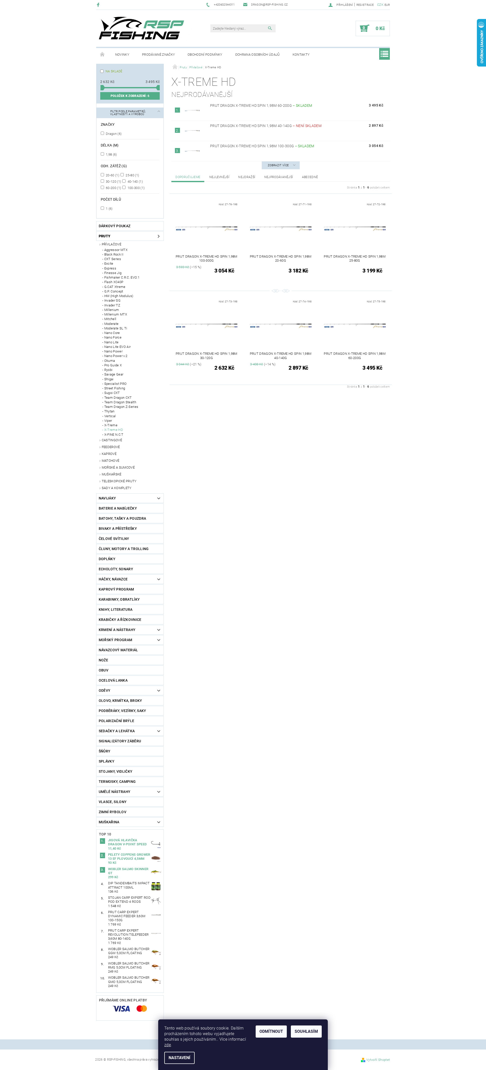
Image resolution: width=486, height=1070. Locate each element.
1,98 (111, 154)
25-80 (132, 175)
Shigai (109, 379)
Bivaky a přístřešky (118, 529)
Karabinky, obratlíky (119, 599)
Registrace (365, 5)
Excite (108, 263)
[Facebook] (99, 5)
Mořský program (115, 640)
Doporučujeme (187, 177)
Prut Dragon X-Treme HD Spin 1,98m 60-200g (261, 105)
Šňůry (105, 751)
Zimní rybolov (112, 812)
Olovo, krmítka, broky (120, 701)
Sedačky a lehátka (117, 731)
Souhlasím (306, 1031)
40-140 (135, 181)
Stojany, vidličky (115, 771)
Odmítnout (271, 1031)
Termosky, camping (117, 782)
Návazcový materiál (118, 650)
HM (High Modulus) (118, 296)
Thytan (109, 411)
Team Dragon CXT (118, 398)
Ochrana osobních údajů (257, 54)
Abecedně (310, 177)
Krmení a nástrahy (117, 630)
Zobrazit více (278, 165)
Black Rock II (113, 254)
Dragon (113, 133)
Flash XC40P (114, 282)
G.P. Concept (113, 291)
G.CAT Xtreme (115, 287)
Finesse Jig (113, 273)
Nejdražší (246, 177)
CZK (380, 5)
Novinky (122, 54)
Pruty (105, 236)
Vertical (110, 416)
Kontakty (301, 54)
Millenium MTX (115, 314)
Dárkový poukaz (114, 226)
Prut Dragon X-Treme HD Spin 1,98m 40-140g (265, 126)
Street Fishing (114, 388)
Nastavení (179, 1057)
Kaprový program (116, 589)
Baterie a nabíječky (118, 508)
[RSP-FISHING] (145, 30)
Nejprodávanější (278, 177)
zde (167, 1044)
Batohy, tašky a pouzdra (122, 518)
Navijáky (107, 498)
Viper (108, 421)
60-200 (113, 188)
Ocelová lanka (113, 680)
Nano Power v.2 (115, 356)
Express (110, 268)
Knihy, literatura (115, 609)
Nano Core (112, 333)
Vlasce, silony (113, 802)
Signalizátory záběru (120, 741)
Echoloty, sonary (116, 569)
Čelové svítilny (114, 539)
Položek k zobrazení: (130, 96)
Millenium (111, 310)
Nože (103, 660)
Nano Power (113, 351)
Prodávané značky (158, 54)
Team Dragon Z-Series (121, 407)
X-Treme (110, 425)
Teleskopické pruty (119, 481)
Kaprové (109, 454)
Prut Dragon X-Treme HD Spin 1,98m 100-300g (262, 146)
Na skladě (114, 71)
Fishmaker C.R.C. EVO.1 (121, 277)
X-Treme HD (113, 430)
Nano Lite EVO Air (117, 347)
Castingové (112, 440)
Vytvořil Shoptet (378, 1060)
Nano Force (113, 337)
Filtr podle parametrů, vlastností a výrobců (128, 113)
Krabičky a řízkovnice (120, 620)
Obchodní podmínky (205, 54)
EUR (387, 5)
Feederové (111, 447)
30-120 (113, 181)
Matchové (110, 461)
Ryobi (108, 370)
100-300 (136, 188)
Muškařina (109, 822)
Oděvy (105, 690)
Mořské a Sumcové (118, 467)
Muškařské (112, 474)
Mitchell (110, 319)
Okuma (109, 361)
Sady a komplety (117, 488)
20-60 (112, 175)
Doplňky (107, 559)
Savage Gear (114, 374)
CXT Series (112, 259)
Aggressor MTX (116, 250)
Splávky (106, 761)
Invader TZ (112, 305)
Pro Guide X (113, 365)
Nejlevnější (219, 177)
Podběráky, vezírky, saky (122, 711)
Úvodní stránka (102, 54)
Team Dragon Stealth (120, 402)
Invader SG (112, 300)
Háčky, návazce (113, 579)
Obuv (103, 670)
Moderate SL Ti (115, 328)
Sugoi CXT (112, 393)
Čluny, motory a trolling (124, 549)
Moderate (111, 324)
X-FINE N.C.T (114, 434)
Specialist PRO (115, 384)
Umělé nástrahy (114, 792)
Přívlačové (111, 244)
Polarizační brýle (116, 721)
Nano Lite (111, 342)
